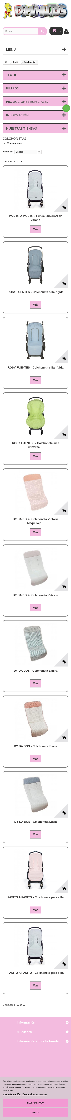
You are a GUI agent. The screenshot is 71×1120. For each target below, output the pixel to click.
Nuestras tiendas (21, 128)
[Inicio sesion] (66, 31)
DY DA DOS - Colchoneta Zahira (35, 670)
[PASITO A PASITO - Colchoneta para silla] (35, 870)
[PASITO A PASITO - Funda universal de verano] (35, 188)
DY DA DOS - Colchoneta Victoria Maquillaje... (35, 521)
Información (17, 115)
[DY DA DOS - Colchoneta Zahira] (35, 643)
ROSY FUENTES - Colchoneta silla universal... (35, 445)
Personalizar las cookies (34, 1094)
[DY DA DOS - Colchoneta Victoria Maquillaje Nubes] (35, 491)
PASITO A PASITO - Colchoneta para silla (35, 897)
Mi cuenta (24, 1032)
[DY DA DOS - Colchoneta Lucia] (35, 794)
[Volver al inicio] (6, 62)
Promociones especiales (27, 102)
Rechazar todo (35, 1103)
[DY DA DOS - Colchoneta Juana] (35, 719)
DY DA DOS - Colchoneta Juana (35, 746)
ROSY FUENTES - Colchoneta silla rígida (35, 292)
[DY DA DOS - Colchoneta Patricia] (35, 568)
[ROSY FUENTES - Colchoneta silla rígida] (35, 264)
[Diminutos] (35, 11)
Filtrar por (8, 151)
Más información (12, 1094)
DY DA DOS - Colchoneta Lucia (35, 821)
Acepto (35, 1112)
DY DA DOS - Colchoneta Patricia (35, 595)
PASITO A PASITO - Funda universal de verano (35, 218)
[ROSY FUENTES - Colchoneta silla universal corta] (35, 415)
